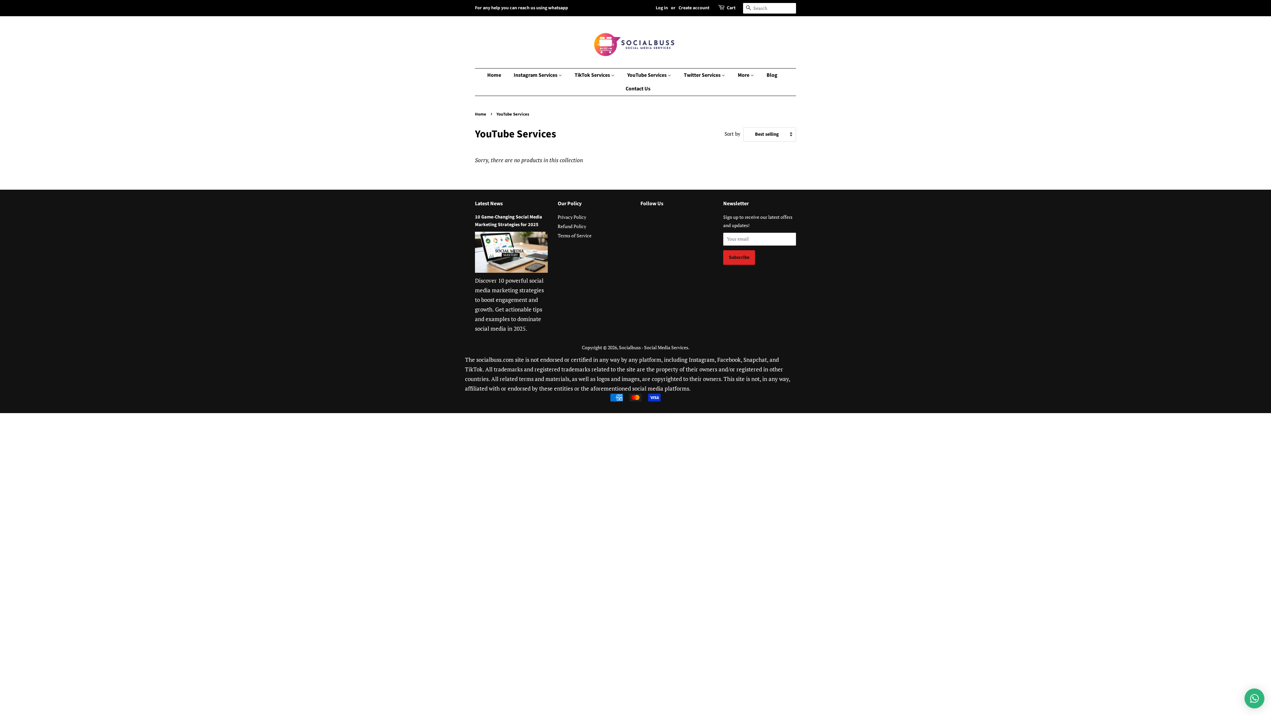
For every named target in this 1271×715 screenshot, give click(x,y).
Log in (662, 8)
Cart (731, 8)
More (744, 75)
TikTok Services (593, 75)
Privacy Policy (572, 217)
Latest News (489, 203)
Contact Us (638, 88)
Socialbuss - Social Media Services (653, 347)
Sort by (732, 133)
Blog (772, 75)
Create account (694, 8)
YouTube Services (647, 75)
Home (494, 75)
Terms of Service (574, 235)
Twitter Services (703, 75)
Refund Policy (572, 226)
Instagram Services (536, 75)
